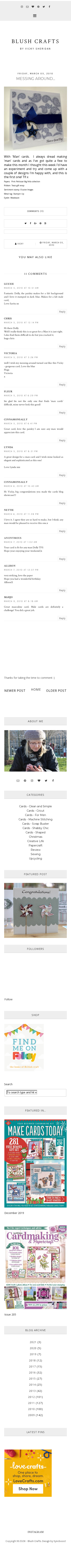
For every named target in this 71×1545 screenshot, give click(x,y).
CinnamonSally (15, 419)
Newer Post (15, 691)
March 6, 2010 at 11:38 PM (21, 514)
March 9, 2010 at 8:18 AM (21, 601)
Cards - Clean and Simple (35, 806)
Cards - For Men (35, 815)
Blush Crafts (34, 1541)
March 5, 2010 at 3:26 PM (21, 357)
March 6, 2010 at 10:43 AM (21, 486)
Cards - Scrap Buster (35, 823)
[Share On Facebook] (31, 223)
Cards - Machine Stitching (35, 819)
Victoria (10, 353)
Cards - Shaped (35, 832)
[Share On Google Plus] (35, 223)
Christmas (35, 836)
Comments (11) (35, 211)
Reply (62, 311)
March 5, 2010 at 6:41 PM (20, 423)
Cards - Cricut (35, 810)
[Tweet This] (26, 223)
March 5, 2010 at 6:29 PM (21, 395)
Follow (8, 999)
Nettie (9, 510)
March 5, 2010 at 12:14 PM (21, 322)
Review (36, 850)
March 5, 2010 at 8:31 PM (21, 451)
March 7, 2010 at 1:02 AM (20, 542)
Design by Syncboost (54, 1541)
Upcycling (35, 858)
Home (36, 689)
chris (8, 318)
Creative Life (35, 841)
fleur (8, 391)
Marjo (8, 597)
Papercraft (35, 845)
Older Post (56, 691)
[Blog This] (45, 223)
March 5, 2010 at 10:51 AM (21, 288)
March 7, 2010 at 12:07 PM (21, 570)
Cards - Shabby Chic (36, 828)
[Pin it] (40, 223)
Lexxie (9, 284)
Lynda (8, 447)
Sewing (36, 854)
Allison (10, 566)
